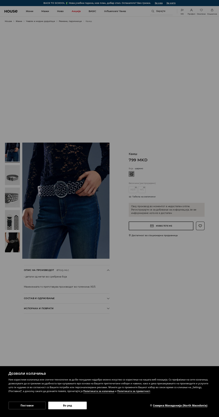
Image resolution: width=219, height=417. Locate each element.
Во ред (67, 405)
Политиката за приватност (133, 391)
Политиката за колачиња (98, 391)
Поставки (27, 405)
